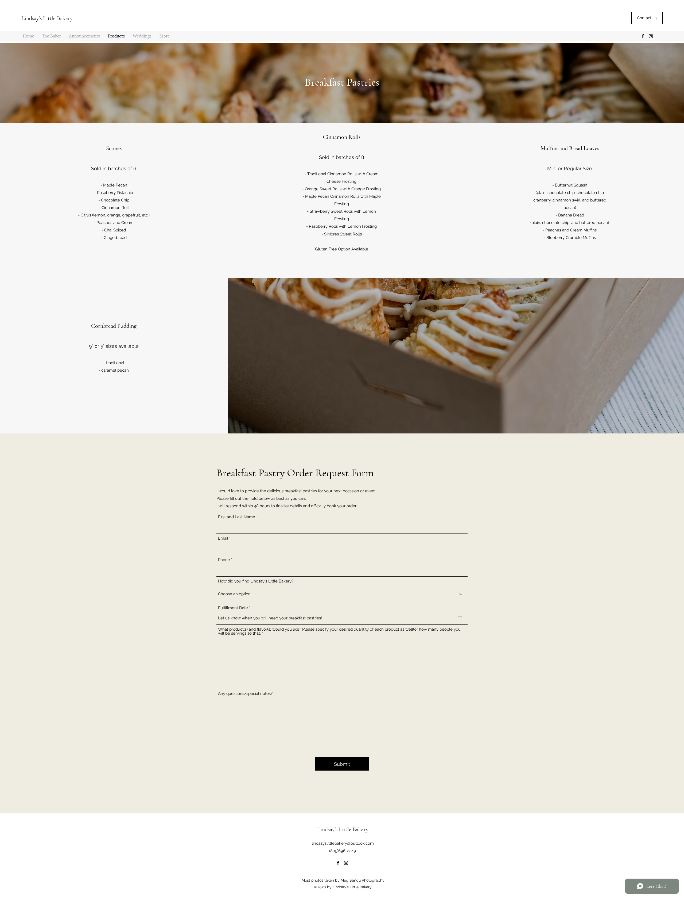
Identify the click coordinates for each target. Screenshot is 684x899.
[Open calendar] (460, 618)
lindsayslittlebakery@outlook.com (343, 843)
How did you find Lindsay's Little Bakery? (255, 581)
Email (223, 538)
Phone (224, 560)
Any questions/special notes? (245, 694)
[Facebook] (643, 36)
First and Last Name (236, 517)
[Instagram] (651, 36)
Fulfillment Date (235, 608)
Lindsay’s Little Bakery (47, 18)
